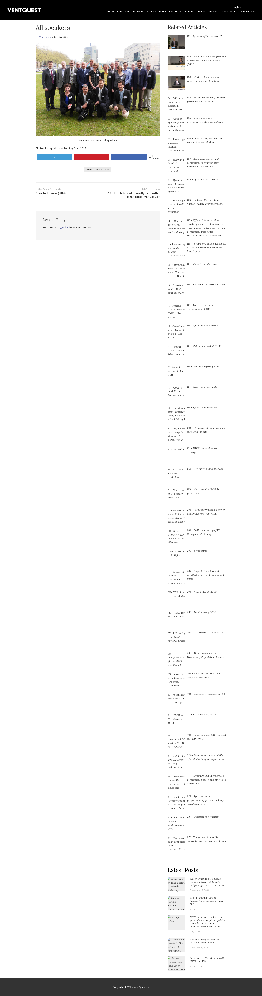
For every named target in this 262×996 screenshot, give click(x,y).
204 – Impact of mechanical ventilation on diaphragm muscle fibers (206, 575)
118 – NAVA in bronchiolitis (202, 387)
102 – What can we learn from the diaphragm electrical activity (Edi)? (206, 60)
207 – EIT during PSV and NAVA (205, 632)
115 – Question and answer (202, 325)
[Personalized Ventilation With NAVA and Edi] (176, 965)
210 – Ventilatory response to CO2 (206, 694)
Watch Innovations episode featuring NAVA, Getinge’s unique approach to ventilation (207, 882)
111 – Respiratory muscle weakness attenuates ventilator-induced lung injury (206, 247)
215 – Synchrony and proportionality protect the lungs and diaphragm (205, 800)
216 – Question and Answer (202, 816)
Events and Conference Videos (157, 11)
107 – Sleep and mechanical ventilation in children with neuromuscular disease (203, 162)
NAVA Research (118, 11)
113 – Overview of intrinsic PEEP (206, 284)
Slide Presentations (201, 11)
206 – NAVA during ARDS (201, 612)
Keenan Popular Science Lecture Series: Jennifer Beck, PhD (207, 901)
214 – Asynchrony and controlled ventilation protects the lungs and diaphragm (206, 779)
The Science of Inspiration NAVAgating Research (205, 941)
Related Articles (187, 27)
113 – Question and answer (202, 264)
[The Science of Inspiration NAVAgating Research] (176, 948)
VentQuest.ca (141, 987)
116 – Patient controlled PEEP (203, 346)
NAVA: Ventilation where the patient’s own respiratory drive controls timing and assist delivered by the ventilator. (207, 921)
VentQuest (45, 37)
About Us (248, 11)
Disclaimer (228, 11)
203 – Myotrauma (197, 550)
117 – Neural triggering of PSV (204, 366)
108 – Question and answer (202, 179)
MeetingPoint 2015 (97, 169)
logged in (63, 227)
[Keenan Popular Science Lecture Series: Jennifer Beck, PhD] (176, 907)
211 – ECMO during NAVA (201, 714)
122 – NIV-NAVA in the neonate (205, 468)
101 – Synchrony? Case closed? (204, 36)
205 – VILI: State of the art (202, 591)
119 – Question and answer (202, 407)
